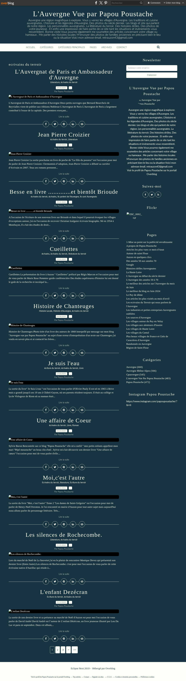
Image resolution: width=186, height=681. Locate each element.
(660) (134, 367)
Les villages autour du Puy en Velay (144, 321)
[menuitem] (30, 47)
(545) (135, 374)
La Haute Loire (134, 272)
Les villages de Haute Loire (140, 329)
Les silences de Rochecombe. (64, 535)
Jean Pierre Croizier (64, 134)
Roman (75, 425)
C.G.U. (109, 677)
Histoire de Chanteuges (63, 306)
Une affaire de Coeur (64, 420)
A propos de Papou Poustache (141, 246)
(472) (138, 382)
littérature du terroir (77, 254)
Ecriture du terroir (78, 483)
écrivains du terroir (69, 82)
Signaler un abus (98, 677)
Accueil (30, 47)
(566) (141, 370)
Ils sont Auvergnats (88, 197)
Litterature (55, 82)
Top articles (77, 677)
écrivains (52, 197)
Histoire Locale (45, 311)
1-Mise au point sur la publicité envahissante (149, 242)
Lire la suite (64, 117)
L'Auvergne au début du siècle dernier (146, 276)
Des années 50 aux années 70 (141, 261)
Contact (122, 47)
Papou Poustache (153, 170)
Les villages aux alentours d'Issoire (144, 325)
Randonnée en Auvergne (139, 344)
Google (130, 264)
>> (74, 649)
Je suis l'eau (64, 363)
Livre (81, 368)
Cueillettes (64, 249)
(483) (148, 378)
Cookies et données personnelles (126, 677)
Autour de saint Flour (137, 253)
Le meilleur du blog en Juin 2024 (143, 291)
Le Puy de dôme (134, 295)
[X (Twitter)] (101, 2)
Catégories (46, 47)
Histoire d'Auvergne (62, 311)
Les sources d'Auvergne (138, 317)
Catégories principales (71, 47)
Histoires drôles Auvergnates (141, 268)
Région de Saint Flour (137, 347)
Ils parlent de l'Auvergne (68, 197)
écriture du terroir (52, 368)
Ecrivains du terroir (50, 483)
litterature (64, 483)
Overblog (110, 668)
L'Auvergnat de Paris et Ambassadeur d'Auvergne (64, 74)
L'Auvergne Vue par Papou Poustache (93, 14)
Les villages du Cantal (137, 332)
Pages (93, 47)
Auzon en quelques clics (138, 257)
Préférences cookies (147, 677)
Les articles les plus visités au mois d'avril (147, 298)
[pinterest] (106, 2)
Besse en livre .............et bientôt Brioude (64, 191)
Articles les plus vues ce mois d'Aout (145, 249)
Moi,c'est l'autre (64, 477)
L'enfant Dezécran (64, 592)
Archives (106, 47)
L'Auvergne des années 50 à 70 (142, 279)
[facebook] (96, 2)
